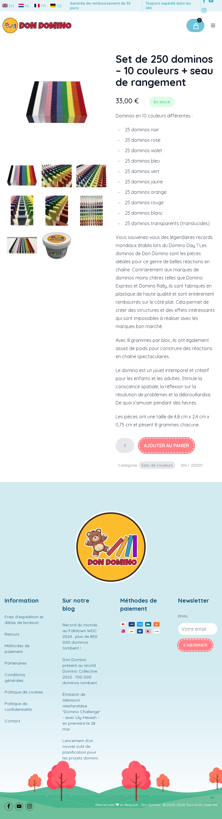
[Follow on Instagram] (204, 11)
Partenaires (16, 663)
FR (43, 5)
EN (11, 5)
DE (59, 5)
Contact (12, 721)
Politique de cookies (24, 692)
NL (27, 5)
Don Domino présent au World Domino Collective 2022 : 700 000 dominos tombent (79, 671)
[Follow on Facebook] (8, 807)
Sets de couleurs (157, 465)
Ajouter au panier (166, 445)
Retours (12, 634)
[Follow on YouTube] (19, 807)
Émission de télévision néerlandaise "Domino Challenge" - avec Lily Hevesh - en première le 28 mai (81, 712)
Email (183, 616)
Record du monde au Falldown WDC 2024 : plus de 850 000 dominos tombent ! (79, 636)
